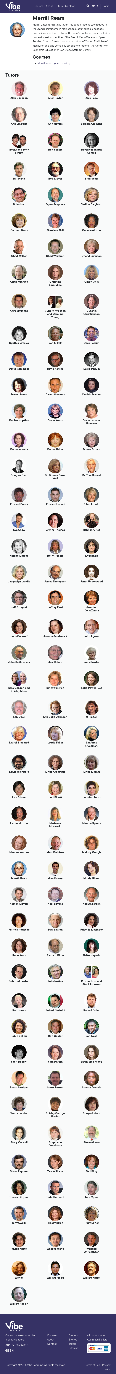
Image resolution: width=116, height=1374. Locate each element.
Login (106, 6)
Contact (70, 6)
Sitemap (73, 1348)
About (49, 6)
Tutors (59, 6)
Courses (38, 6)
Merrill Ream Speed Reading (54, 63)
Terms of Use (92, 1365)
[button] (87, 6)
